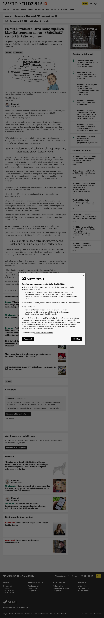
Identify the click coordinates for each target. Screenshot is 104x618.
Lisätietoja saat (37, 332)
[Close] (83, 275)
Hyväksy (76, 339)
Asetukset (28, 339)
